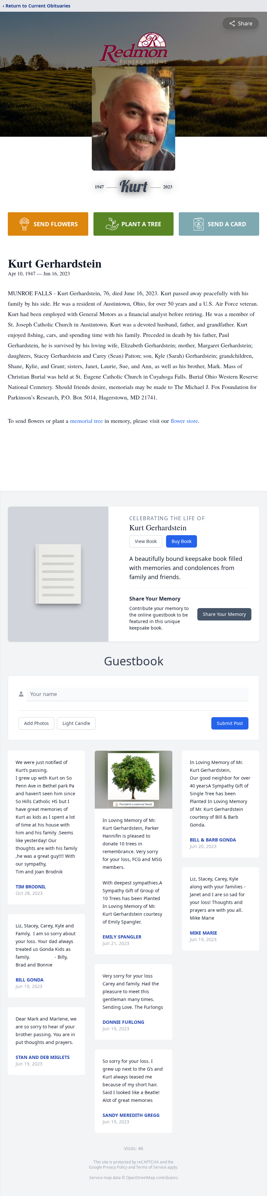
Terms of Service (151, 1167)
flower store (184, 420)
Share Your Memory (224, 614)
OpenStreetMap (140, 1177)
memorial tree (86, 420)
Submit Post (230, 723)
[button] (134, 780)
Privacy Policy (115, 1167)
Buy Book (181, 541)
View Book (146, 541)
